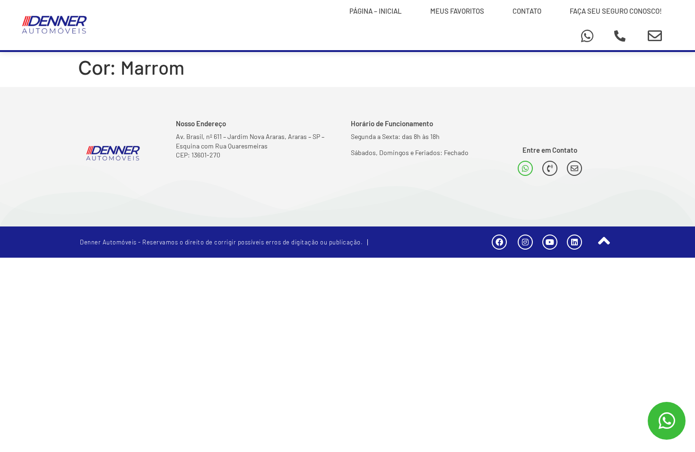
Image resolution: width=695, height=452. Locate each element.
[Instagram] (525, 242)
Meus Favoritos (457, 11)
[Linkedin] (574, 242)
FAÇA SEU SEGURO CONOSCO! (616, 11)
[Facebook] (499, 242)
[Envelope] (655, 36)
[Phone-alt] (619, 36)
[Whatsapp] (587, 36)
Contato (527, 11)
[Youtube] (549, 242)
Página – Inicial (375, 11)
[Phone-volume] (549, 168)
